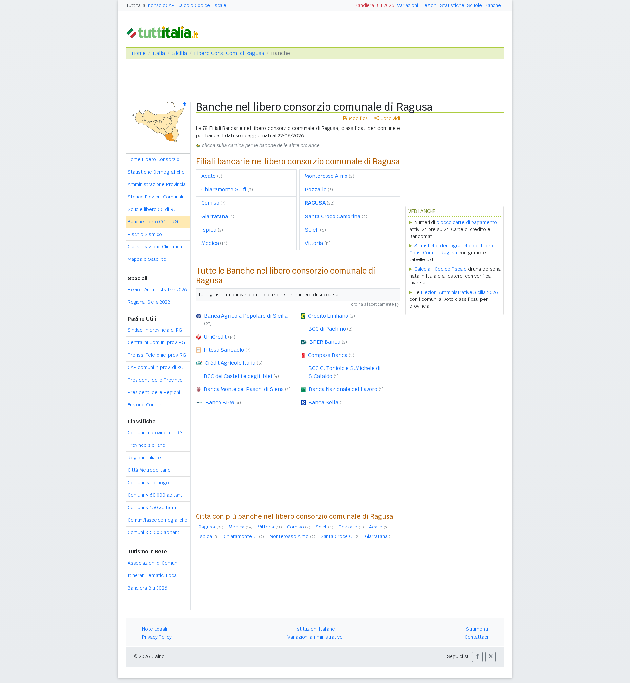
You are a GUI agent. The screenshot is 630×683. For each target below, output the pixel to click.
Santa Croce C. (337, 536)
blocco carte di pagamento (466, 222)
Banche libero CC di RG (153, 222)
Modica (210, 243)
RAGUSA (315, 202)
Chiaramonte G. (241, 536)
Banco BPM (219, 402)
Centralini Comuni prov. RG (156, 342)
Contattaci (476, 637)
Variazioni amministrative (315, 637)
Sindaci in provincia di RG (155, 330)
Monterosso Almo (326, 176)
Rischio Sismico (145, 234)
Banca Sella (323, 402)
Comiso (210, 202)
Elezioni (429, 5)
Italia (159, 53)
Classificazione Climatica (155, 247)
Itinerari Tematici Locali (153, 575)
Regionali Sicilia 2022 (149, 302)
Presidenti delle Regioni (154, 392)
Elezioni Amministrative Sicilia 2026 (459, 292)
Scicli (312, 229)
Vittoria (314, 243)
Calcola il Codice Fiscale (440, 269)
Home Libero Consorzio (153, 159)
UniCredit (215, 336)
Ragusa (207, 527)
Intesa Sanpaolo (224, 349)
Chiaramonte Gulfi (223, 189)
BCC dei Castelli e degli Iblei (238, 376)
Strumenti (477, 629)
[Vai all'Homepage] (165, 31)
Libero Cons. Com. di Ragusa (229, 53)
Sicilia (179, 53)
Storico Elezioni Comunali (155, 197)
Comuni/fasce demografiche (157, 520)
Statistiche (452, 5)
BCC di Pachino (327, 328)
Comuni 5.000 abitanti (154, 532)
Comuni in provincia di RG (155, 433)
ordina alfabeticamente (373, 304)
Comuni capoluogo (148, 483)
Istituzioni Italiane (315, 629)
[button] (477, 657)
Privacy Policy (157, 637)
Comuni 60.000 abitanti (155, 495)
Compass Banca (327, 355)
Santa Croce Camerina (332, 216)
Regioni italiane (144, 458)
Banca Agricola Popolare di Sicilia (246, 315)
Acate (208, 176)
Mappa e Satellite (147, 259)
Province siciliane (146, 445)
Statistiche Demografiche (156, 172)
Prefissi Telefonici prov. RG (157, 355)
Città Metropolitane (149, 470)
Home (139, 53)
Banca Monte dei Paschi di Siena (244, 389)
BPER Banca (324, 342)
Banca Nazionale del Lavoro (343, 389)
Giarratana (214, 216)
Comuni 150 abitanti (152, 507)
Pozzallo (315, 189)
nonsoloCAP (161, 5)
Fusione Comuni (145, 405)
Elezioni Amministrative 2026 (157, 290)
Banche (493, 5)
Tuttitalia (135, 5)
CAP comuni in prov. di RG (155, 367)
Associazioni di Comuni (153, 563)
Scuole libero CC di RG (152, 209)
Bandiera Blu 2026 (374, 5)
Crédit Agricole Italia (230, 363)
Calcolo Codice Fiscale (201, 5)
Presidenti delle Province (155, 380)
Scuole (474, 5)
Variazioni (407, 5)
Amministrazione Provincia (157, 184)
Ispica (208, 229)
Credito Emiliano (328, 315)
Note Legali (154, 629)
